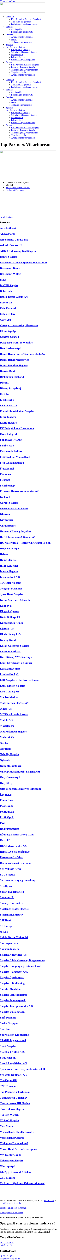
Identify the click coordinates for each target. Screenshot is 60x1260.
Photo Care (6, 800)
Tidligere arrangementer (21, 42)
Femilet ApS (7, 445)
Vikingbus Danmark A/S (14, 1143)
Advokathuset (8, 228)
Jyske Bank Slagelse (11, 594)
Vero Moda (6, 1126)
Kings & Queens (9, 611)
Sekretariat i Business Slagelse (24, 52)
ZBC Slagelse (7, 1177)
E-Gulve (4, 394)
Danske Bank (7, 371)
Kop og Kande (8, 639)
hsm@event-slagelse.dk (10, 1203)
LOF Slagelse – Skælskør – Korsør (19, 680)
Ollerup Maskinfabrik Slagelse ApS (20, 771)
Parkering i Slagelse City (22, 32)
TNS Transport (9, 1086)
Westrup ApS (7, 1166)
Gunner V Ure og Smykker (15, 531)
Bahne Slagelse (8, 256)
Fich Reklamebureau (12, 462)
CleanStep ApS (8, 331)
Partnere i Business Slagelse (23, 67)
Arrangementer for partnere (23, 75)
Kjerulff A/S (7, 628)
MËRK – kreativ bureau (14, 714)
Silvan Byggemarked (12, 891)
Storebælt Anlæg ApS (12, 1051)
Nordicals (5, 748)
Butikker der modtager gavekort (25, 24)
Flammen (5, 474)
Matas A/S (6, 708)
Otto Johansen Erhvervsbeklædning (20, 788)
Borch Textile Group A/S (14, 296)
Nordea (4, 742)
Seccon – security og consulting (17, 880)
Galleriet (5, 496)
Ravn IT (5, 840)
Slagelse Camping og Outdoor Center (21, 966)
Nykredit (5, 760)
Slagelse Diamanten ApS (14, 971)
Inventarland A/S (10, 577)
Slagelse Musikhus (10, 988)
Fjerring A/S (7, 468)
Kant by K (6, 605)
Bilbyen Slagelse (18, 57)
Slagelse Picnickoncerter (13, 994)
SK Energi (6, 926)
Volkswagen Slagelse (11, 1160)
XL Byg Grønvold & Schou (16, 1172)
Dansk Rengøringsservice (14, 359)
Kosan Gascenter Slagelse (14, 645)
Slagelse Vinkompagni (12, 1011)
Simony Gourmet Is (11, 903)
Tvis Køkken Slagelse (12, 1109)
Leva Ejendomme (10, 668)
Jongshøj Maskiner (11, 588)
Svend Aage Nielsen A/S (13, 1063)
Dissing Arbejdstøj (10, 388)
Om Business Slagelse (15, 47)
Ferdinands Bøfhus (11, 451)
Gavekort (10, 16)
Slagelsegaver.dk (18, 72)
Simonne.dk (7, 897)
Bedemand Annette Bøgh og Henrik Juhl (23, 262)
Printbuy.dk (7, 811)
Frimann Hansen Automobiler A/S (19, 491)
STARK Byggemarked (13, 1040)
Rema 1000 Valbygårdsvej (15, 851)
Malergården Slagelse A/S (14, 702)
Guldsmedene (7, 525)
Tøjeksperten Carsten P (13, 1097)
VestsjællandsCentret (12, 1137)
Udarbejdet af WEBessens (11, 1212)
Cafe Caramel (8, 308)
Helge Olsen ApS (9, 548)
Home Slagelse (8, 559)
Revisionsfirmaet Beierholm (15, 863)
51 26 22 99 (49, 1200)
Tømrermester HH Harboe (15, 1103)
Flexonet (5, 479)
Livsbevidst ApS (9, 674)
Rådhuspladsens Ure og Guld (17, 834)
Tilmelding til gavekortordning (24, 70)
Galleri (14, 39)
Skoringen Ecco (9, 943)
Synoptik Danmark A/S (13, 1074)
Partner (9, 62)
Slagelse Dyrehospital (12, 977)
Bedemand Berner (10, 268)
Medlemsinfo (17, 54)
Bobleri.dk (6, 291)
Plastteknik (6, 805)
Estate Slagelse (8, 422)
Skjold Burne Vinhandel (14, 937)
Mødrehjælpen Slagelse (13, 731)
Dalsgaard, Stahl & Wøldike (16, 342)
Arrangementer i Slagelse (22, 37)
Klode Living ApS (10, 634)
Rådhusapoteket (9, 828)
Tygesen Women (9, 1114)
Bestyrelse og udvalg (20, 49)
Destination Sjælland (12, 376)
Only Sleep (6, 783)
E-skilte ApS (7, 399)
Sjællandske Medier (11, 914)
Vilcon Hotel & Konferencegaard (19, 1149)
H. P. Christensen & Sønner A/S (18, 537)
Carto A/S (5, 319)
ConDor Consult (9, 336)
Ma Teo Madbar (9, 697)
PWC (3, 823)
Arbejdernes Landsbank (14, 239)
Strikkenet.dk (8, 1057)
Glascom (5, 514)
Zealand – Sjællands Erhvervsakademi (22, 1183)
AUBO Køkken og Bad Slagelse (18, 250)
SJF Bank (5, 920)
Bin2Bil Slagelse (9, 285)
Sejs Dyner (6, 885)
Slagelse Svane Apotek (13, 1000)
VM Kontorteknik (10, 1154)
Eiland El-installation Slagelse (17, 411)
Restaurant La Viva (11, 857)
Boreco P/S (6, 302)
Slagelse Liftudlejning (12, 983)
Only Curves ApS (10, 777)
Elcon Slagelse (8, 416)
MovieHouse (7, 725)
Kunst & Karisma (10, 651)
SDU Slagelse (7, 874)
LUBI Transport (9, 691)
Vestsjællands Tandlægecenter (17, 1131)
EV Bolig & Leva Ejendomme (17, 428)
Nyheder (9, 44)
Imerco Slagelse (9, 571)
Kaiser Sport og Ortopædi (15, 599)
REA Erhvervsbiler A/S (13, 845)
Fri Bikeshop (7, 485)
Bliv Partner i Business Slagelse (25, 64)
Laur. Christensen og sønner (16, 662)
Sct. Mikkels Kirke (10, 868)
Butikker (9, 27)
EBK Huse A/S (8, 405)
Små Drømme (8, 1017)
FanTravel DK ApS (11, 439)
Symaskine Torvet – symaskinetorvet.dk (23, 1069)
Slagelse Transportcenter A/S (16, 1006)
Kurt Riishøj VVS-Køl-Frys (16, 657)
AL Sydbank (7, 233)
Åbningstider (17, 29)
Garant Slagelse (9, 502)
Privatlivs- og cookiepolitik (23, 59)
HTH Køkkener (9, 565)
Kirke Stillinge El (10, 617)
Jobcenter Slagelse (10, 582)
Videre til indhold (7, 1)
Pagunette (5, 794)
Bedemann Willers (10, 273)
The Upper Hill (8, 1080)
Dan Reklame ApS (10, 348)
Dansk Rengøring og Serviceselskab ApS (23, 353)
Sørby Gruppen (9, 1023)
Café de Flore (7, 313)
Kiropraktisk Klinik (11, 622)
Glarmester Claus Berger (14, 508)
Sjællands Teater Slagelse (14, 908)
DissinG (4, 382)
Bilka (3, 279)
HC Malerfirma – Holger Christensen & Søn (25, 542)
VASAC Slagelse (9, 1120)
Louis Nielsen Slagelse (12, 685)
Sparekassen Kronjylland (14, 1034)
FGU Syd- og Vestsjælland (15, 456)
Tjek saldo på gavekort (21, 22)
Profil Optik (7, 817)
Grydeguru (6, 519)
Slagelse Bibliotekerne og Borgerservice (22, 960)
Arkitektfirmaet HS (11, 245)
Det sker (9, 34)
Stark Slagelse (8, 1046)
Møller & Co (7, 737)
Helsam (4, 554)
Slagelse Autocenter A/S (13, 954)
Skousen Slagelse (9, 948)
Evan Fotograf (8, 434)
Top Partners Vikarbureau (15, 1091)
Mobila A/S (6, 720)
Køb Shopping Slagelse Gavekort (26, 19)
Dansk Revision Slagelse (13, 365)
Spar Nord (6, 1028)
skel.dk (4, 931)
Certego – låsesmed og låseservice (19, 325)
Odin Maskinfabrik (11, 765)
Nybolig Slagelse (9, 754)
